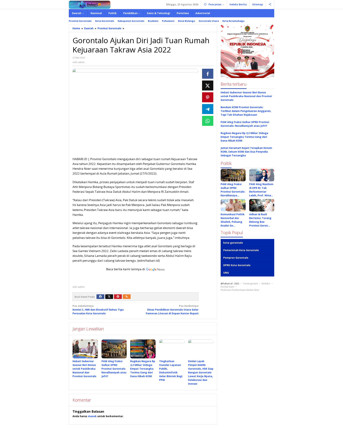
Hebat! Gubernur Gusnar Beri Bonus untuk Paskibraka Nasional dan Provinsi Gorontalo (84, 368)
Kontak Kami (227, 286)
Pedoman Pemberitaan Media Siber (240, 289)
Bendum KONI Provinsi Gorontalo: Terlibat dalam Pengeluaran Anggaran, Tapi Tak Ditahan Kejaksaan (246, 110)
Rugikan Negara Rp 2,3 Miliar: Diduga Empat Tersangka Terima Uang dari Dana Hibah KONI (142, 368)
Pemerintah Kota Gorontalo (241, 250)
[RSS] (127, 296)
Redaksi (266, 283)
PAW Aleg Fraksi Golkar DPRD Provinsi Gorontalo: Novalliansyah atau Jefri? (113, 368)
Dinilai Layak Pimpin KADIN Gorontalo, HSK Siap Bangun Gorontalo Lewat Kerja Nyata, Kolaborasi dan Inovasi (200, 372)
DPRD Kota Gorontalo (236, 265)
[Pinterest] (118, 296)
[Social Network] (270, 4)
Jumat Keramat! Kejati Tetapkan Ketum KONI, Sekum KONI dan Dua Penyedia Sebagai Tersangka (246, 151)
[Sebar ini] (207, 74)
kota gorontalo (233, 242)
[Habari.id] (89, 4)
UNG (226, 272)
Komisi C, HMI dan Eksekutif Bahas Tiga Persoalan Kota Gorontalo (98, 309)
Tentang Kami (250, 283)
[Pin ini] (207, 97)
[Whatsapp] (207, 121)
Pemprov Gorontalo (235, 257)
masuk (92, 416)
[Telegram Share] (207, 109)
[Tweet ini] (207, 85)
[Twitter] (109, 296)
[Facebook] (100, 296)
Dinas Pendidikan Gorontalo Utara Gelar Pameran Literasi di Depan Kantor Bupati (172, 309)
